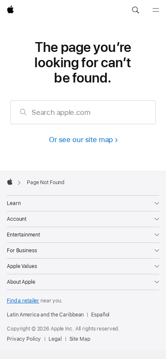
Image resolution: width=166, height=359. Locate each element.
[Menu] (156, 10)
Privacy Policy (24, 339)
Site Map (79, 339)
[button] (135, 10)
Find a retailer (23, 301)
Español (100, 315)
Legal (55, 339)
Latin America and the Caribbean (45, 315)
